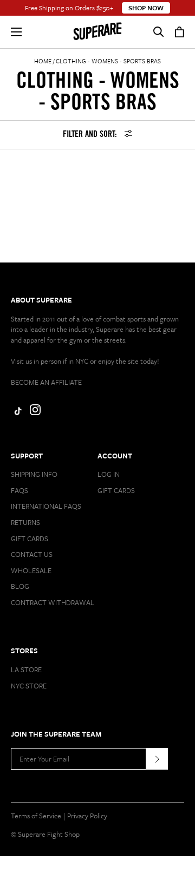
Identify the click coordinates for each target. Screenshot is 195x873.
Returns (25, 522)
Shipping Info (34, 474)
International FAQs (46, 506)
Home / (44, 60)
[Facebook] (16, 412)
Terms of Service (36, 815)
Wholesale (31, 570)
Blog (20, 586)
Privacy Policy (87, 815)
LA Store (26, 669)
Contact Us (32, 554)
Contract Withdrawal (52, 602)
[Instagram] (35, 412)
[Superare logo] (97, 32)
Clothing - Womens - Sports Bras (108, 60)
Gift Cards (29, 538)
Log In (109, 474)
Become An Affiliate (46, 382)
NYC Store (29, 685)
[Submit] (157, 759)
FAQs (19, 490)
